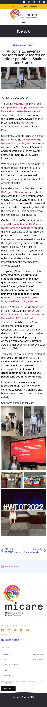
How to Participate (37, 654)
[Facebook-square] (2, 630)
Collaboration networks (11, 664)
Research (7, 676)
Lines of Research (37, 659)
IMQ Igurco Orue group (14, 192)
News (6, 671)
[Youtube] (27, 630)
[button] (23, 22)
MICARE (18, 103)
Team (5, 659)
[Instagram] (9, 630)
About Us (7, 654)
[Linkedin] (21, 630)
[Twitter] (15, 630)
